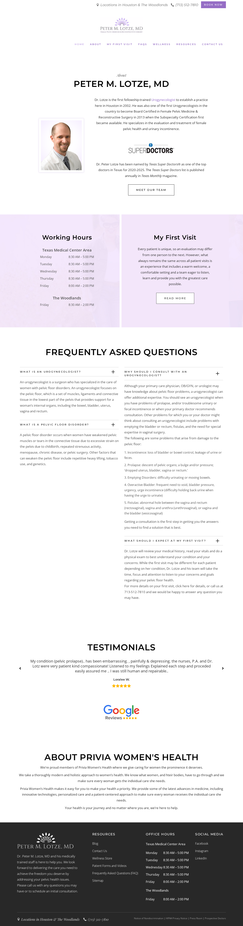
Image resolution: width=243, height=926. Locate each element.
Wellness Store (102, 858)
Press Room (196, 918)
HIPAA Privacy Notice (176, 918)
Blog (95, 843)
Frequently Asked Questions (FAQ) (115, 873)
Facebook (201, 843)
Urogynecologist (163, 100)
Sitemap (97, 880)
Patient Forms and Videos (109, 866)
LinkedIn (201, 858)
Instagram (201, 851)
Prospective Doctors (215, 918)
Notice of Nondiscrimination (148, 918)
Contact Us (99, 851)
